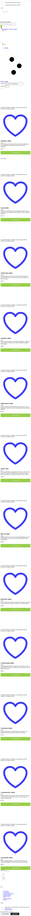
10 (4, 878)
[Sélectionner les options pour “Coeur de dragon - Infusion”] (28, 808)
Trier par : (3, 83)
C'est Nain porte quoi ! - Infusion (8, 792)
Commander (15, 913)
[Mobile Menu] (2, 34)
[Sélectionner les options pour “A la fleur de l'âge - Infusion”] (28, 223)
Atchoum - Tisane (4, 468)
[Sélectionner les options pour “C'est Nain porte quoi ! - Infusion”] (28, 743)
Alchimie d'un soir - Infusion (7, 403)
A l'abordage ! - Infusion (6, 140)
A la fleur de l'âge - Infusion (6, 273)
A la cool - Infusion (5, 207)
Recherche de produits (6, 22)
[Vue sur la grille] (1, 88)
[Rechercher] (1, 26)
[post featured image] (11, 106)
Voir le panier (5, 913)
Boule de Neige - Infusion (6, 599)
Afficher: (3, 86)
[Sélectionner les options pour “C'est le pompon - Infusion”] (28, 679)
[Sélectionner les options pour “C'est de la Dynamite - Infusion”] (28, 613)
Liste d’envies (5, 11)
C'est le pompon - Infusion (6, 728)
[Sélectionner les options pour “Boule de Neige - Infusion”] (28, 549)
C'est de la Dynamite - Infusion (7, 663)
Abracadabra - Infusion (6, 338)
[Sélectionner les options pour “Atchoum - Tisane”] (28, 419)
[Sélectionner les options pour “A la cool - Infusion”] (28, 156)
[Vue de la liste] (2, 88)
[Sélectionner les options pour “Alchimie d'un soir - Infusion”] (28, 354)
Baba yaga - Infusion (5, 533)
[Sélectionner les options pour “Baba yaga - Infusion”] (28, 484)
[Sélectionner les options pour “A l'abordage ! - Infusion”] (28, 91)
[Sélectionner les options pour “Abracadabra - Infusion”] (28, 289)
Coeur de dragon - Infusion (7, 857)
